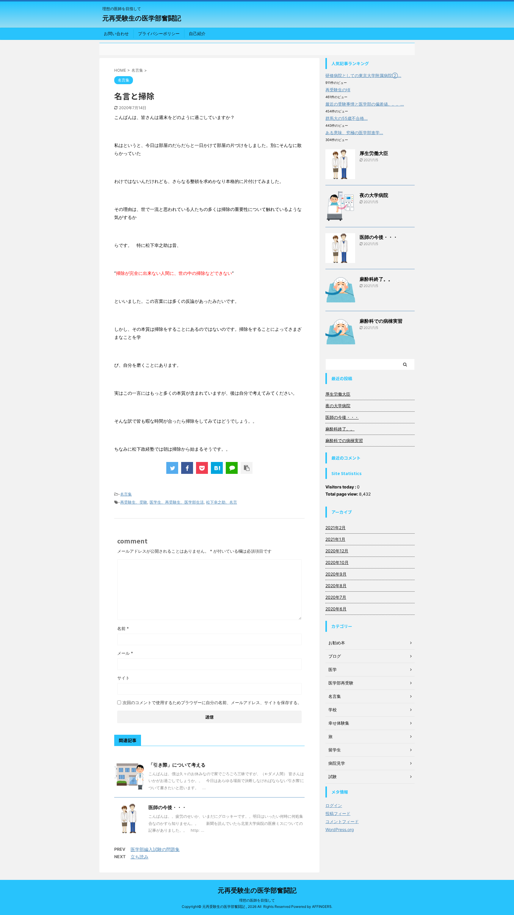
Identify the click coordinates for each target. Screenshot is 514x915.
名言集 (126, 494)
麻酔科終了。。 (376, 279)
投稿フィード (337, 813)
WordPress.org (339, 829)
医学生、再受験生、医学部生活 (177, 502)
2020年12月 (336, 550)
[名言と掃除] (217, 468)
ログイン (333, 805)
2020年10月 (337, 562)
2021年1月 (335, 539)
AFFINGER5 (321, 906)
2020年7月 (335, 597)
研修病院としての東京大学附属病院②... (363, 75)
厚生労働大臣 (374, 153)
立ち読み (139, 857)
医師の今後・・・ (167, 807)
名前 (123, 628)
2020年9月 (336, 573)
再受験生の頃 (337, 89)
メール (125, 653)
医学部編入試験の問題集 (155, 849)
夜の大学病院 (374, 195)
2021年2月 (335, 527)
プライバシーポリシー (159, 33)
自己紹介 (197, 33)
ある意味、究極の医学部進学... (354, 132)
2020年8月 (336, 585)
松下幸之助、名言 (221, 502)
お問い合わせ (116, 33)
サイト (123, 677)
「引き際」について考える (177, 765)
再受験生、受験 (133, 502)
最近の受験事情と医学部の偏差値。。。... (364, 103)
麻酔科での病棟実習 (381, 321)
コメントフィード (342, 821)
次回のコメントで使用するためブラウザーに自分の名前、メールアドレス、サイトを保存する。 (212, 702)
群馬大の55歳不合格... (346, 118)
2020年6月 (336, 608)
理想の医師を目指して (257, 900)
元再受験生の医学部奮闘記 (141, 18)
